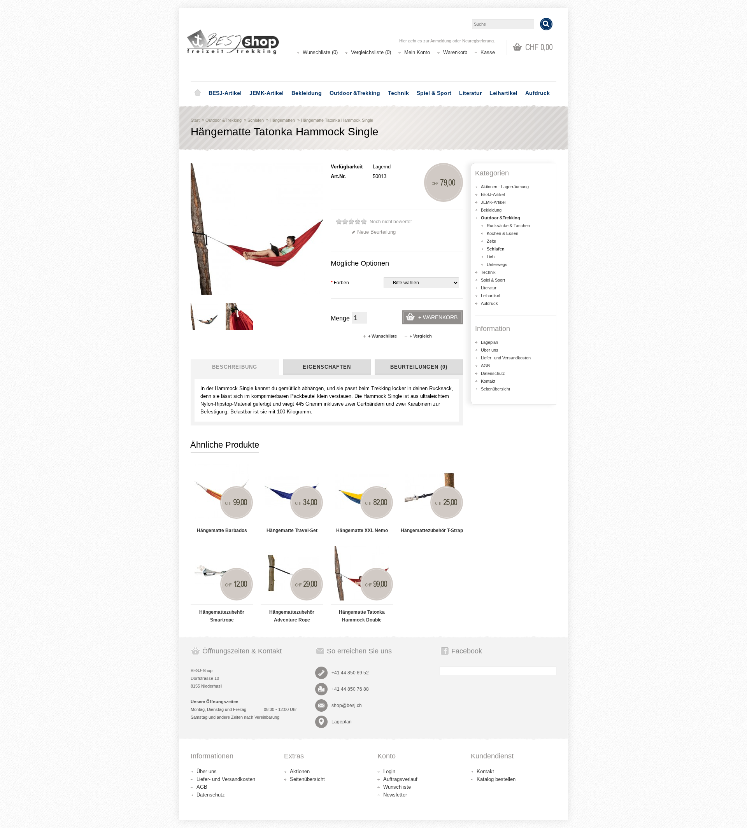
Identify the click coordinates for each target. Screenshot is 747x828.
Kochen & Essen (502, 233)
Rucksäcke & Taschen (508, 225)
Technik (398, 93)
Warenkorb (455, 52)
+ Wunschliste (382, 336)
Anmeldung (440, 41)
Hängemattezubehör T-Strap (432, 530)
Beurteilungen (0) (418, 367)
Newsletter (395, 795)
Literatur (470, 93)
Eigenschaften (327, 367)
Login (389, 771)
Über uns (489, 350)
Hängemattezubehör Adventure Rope (291, 616)
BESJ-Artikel (225, 93)
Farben (340, 282)
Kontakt (488, 381)
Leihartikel (503, 93)
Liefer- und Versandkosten (506, 357)
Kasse (487, 52)
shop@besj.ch (346, 705)
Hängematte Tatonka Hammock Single (337, 120)
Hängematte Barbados (222, 530)
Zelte (491, 241)
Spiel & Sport (434, 93)
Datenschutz (493, 373)
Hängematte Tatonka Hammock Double (362, 616)
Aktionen (300, 771)
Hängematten (282, 120)
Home (198, 93)
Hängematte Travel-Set (292, 530)
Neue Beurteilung (376, 232)
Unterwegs (497, 264)
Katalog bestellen (496, 779)
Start (195, 120)
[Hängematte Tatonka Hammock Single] (204, 316)
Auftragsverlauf (400, 779)
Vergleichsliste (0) (371, 52)
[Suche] (546, 24)
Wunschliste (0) (320, 52)
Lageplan (489, 342)
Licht (491, 256)
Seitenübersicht (495, 389)
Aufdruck (537, 93)
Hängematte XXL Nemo (362, 530)
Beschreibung (234, 367)
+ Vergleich (421, 336)
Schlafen (255, 120)
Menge (340, 318)
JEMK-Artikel (266, 93)
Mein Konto (417, 52)
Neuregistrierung (478, 41)
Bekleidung (306, 93)
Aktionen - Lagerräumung (505, 186)
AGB (485, 365)
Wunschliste (397, 787)
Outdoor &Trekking (355, 93)
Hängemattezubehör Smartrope (221, 616)
